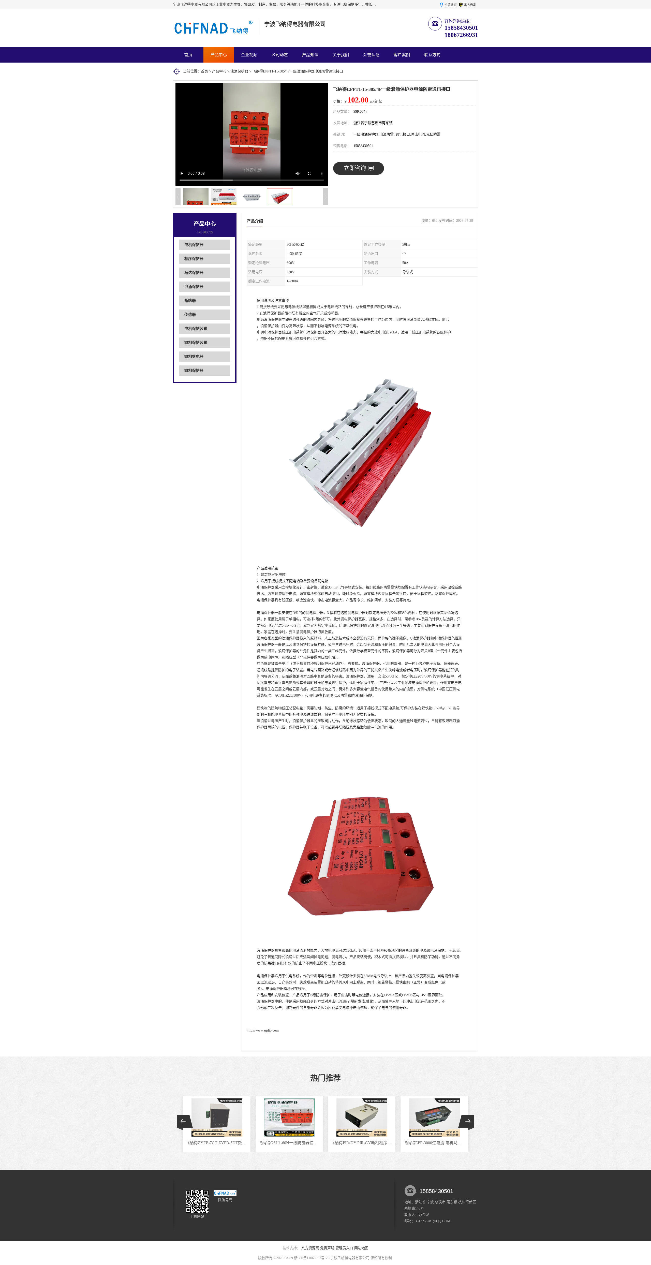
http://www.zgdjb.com (263, 1030)
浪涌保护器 (239, 71)
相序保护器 (193, 259)
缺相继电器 (193, 357)
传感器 (190, 315)
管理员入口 (344, 1248)
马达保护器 (193, 273)
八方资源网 (310, 1248)
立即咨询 (355, 168)
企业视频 (249, 55)
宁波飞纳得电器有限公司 (349, 1258)
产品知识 (310, 55)
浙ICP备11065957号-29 (311, 1258)
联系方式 (432, 55)
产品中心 (219, 55)
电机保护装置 (195, 329)
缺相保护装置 (195, 343)
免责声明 (327, 1248)
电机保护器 (193, 245)
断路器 (190, 301)
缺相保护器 (193, 371)
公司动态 (280, 55)
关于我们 (341, 55)
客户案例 (402, 55)
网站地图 (361, 1248)
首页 (188, 55)
